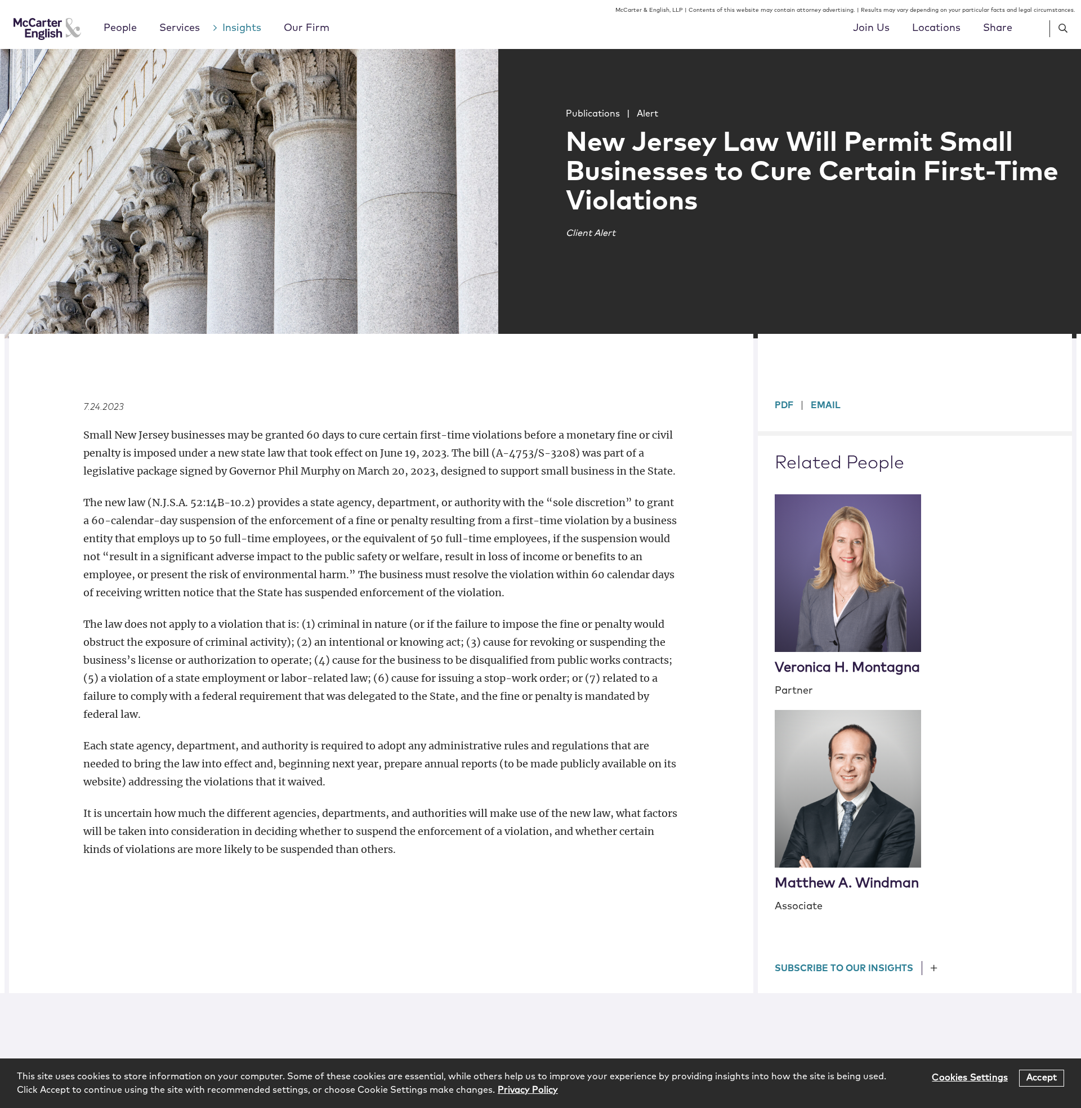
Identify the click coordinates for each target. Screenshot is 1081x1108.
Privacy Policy (528, 1089)
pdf (784, 405)
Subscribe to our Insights (844, 968)
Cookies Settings (970, 1077)
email (826, 405)
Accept (1041, 1077)
